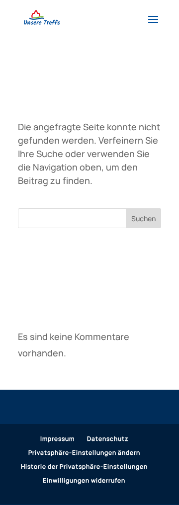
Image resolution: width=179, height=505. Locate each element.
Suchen (143, 218)
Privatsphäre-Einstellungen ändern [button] (84, 452)
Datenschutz (107, 438)
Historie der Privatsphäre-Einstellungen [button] (84, 466)
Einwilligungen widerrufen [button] (84, 480)
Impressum (57, 438)
